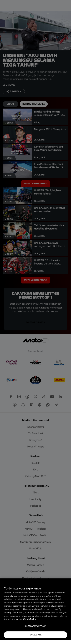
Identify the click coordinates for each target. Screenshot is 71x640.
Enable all (36, 635)
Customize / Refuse (35, 626)
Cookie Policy (29, 619)
